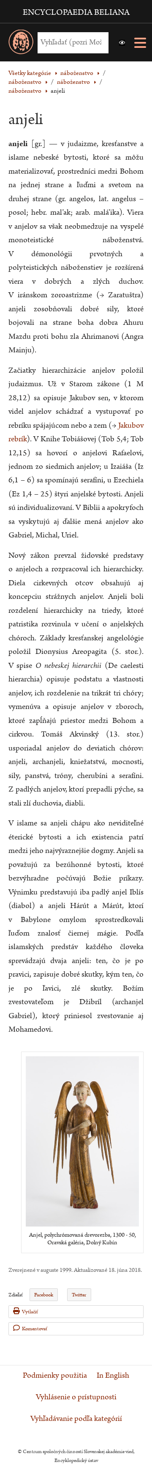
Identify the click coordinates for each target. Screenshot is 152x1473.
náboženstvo (73, 82)
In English (113, 1375)
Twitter (79, 1295)
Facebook (43, 1295)
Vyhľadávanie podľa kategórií (76, 1418)
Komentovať (34, 1328)
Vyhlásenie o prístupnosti (76, 1397)
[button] (122, 43)
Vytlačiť (30, 1311)
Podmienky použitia (55, 1375)
